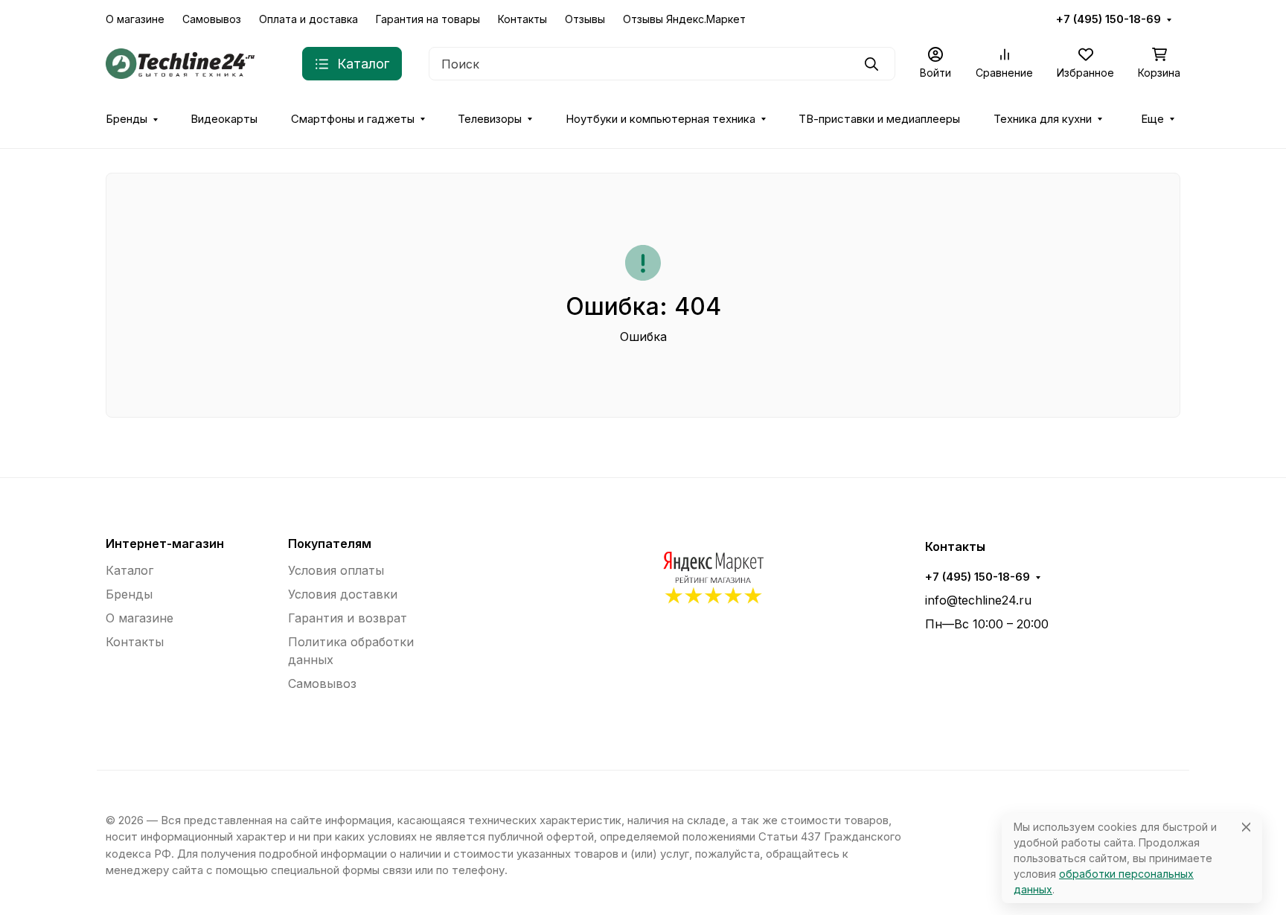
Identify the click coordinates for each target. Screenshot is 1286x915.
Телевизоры (490, 119)
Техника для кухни (1043, 119)
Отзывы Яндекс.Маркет (684, 19)
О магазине (135, 19)
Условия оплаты (336, 570)
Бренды (126, 119)
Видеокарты (224, 119)
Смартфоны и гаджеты (353, 119)
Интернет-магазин (165, 543)
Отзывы (585, 19)
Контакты (522, 19)
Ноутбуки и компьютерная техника (660, 119)
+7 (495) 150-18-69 (1108, 19)
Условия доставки (342, 594)
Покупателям (329, 543)
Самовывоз (211, 19)
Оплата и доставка (308, 19)
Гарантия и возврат (347, 617)
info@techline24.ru (978, 600)
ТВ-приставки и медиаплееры (879, 119)
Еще (1152, 119)
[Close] (1246, 827)
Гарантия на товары (428, 19)
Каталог (129, 570)
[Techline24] (180, 62)
